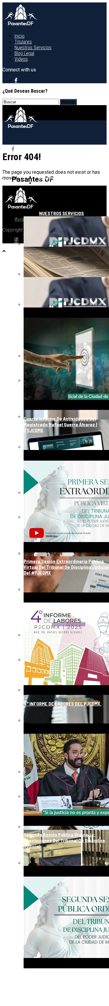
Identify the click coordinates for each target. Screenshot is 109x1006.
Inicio (20, 36)
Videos (21, 59)
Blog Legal (24, 53)
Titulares (23, 42)
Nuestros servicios (33, 47)
